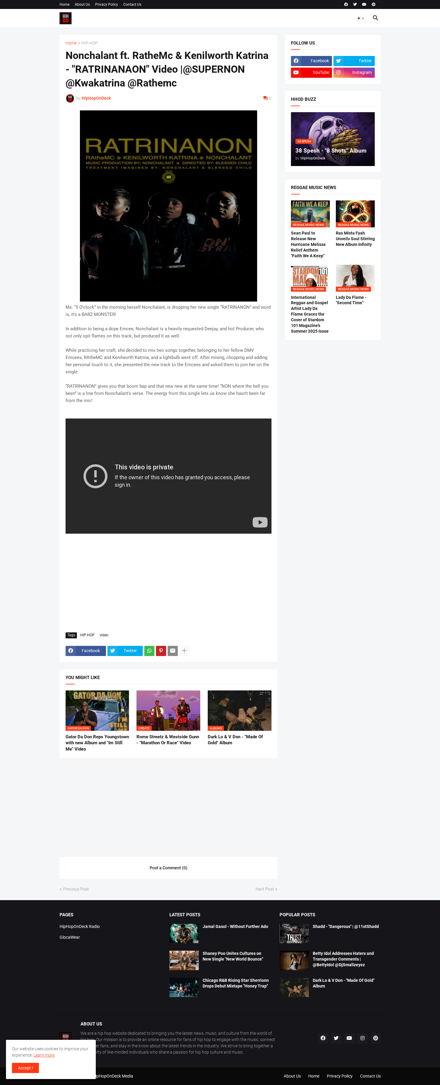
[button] (361, 18)
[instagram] (362, 1038)
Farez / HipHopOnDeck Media (105, 1076)
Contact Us (132, 4)
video (104, 635)
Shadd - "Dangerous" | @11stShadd (346, 926)
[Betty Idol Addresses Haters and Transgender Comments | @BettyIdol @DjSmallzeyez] (294, 960)
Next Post (265, 889)
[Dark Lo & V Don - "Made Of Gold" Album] (294, 987)
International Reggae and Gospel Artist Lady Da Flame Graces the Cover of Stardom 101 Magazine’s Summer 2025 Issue (310, 314)
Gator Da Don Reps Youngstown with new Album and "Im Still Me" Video (97, 743)
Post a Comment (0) (168, 867)
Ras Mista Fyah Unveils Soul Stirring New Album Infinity (355, 239)
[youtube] (364, 4)
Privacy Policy (106, 4)
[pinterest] (373, 4)
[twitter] (355, 4)
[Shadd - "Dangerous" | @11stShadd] (294, 933)
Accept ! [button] (25, 1068)
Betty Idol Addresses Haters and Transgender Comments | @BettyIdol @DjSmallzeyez (343, 959)
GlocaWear (70, 937)
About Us (82, 4)
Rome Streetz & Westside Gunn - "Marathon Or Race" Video (167, 739)
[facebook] (346, 4)
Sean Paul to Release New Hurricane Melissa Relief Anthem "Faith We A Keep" (308, 244)
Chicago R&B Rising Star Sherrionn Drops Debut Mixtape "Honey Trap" (236, 983)
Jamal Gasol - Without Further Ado (235, 926)
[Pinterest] (161, 651)
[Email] (173, 651)
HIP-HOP (89, 43)
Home (64, 4)
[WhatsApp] (149, 651)
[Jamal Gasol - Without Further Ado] (184, 933)
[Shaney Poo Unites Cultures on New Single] (184, 960)
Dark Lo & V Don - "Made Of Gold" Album (235, 739)
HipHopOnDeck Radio (80, 926)
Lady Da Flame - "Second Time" (351, 300)
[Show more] (184, 651)
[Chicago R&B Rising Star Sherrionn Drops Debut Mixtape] (184, 987)
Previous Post (76, 889)
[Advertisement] (168, 583)
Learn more (44, 1055)
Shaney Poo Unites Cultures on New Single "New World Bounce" (233, 956)
